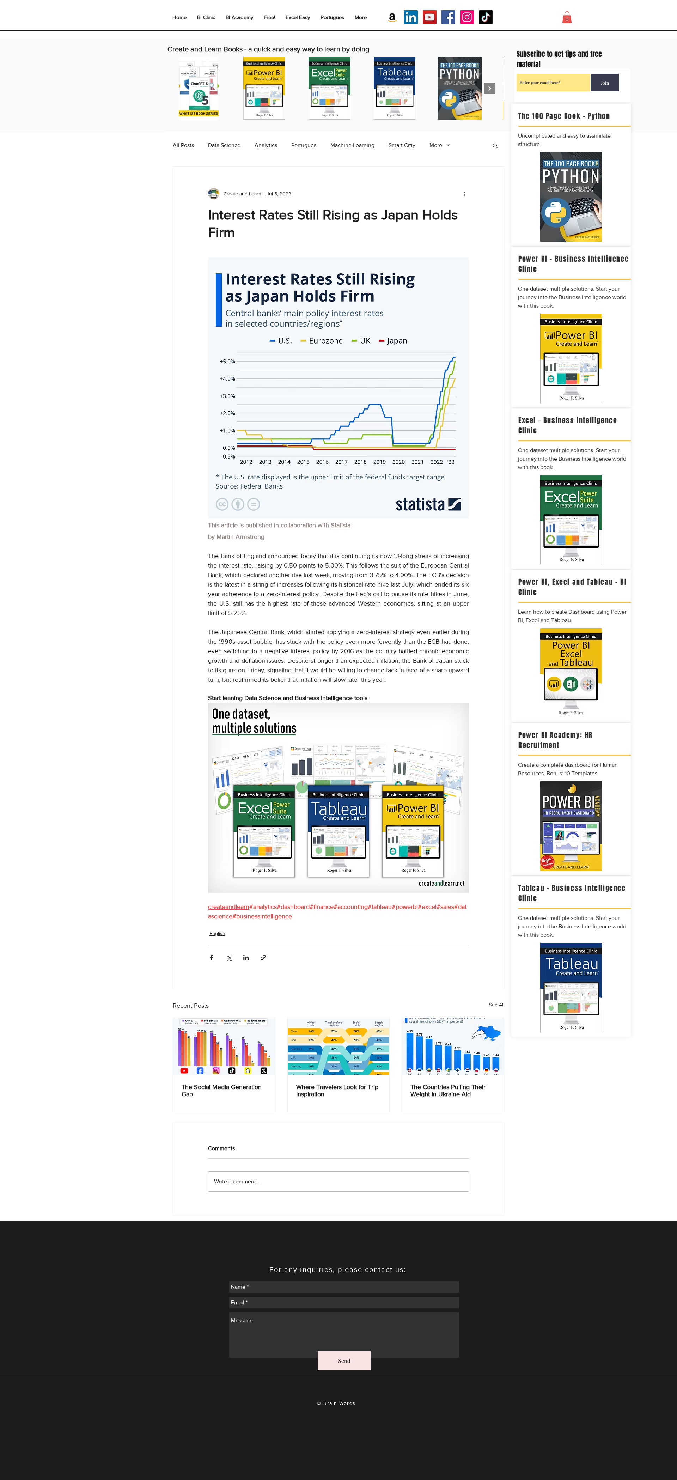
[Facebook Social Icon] (448, 17)
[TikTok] (486, 17)
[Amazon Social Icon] (392, 17)
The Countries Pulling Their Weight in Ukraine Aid (448, 1091)
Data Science (224, 145)
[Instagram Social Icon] (467, 17)
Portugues (303, 145)
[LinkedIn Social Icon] (411, 17)
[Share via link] (263, 957)
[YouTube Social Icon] (430, 17)
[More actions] (465, 193)
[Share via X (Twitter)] (228, 957)
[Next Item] (489, 88)
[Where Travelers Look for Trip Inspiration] (339, 1046)
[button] (495, 145)
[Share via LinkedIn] (246, 957)
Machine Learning (352, 145)
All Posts (183, 145)
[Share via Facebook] (211, 957)
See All (496, 1004)
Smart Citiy (402, 145)
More (435, 145)
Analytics (266, 145)
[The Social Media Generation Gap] (224, 1046)
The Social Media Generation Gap (222, 1091)
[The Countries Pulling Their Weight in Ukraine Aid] (453, 1046)
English (217, 933)
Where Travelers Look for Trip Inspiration (337, 1091)
